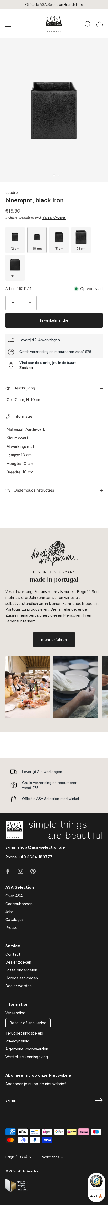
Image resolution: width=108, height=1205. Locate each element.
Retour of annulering (27, 1023)
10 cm (37, 248)
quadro (11, 192)
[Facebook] (7, 871)
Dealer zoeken (18, 962)
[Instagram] (20, 871)
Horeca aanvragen (21, 978)
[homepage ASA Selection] (54, 24)
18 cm (15, 276)
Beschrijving (24, 388)
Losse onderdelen (21, 970)
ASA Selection (29, 1171)
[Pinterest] (33, 871)
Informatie (22, 416)
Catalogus (14, 919)
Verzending (15, 1013)
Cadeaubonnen (19, 904)
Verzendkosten (54, 217)
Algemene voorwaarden (26, 1049)
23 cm (81, 248)
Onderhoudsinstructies (33, 490)
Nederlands (50, 1157)
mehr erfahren (54, 639)
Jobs (9, 911)
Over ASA (14, 896)
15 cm (59, 248)
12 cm (15, 248)
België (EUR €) (16, 1157)
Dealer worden (18, 986)
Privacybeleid (17, 1041)
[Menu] (8, 24)
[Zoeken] (88, 25)
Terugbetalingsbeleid (24, 1033)
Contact (12, 954)
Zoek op (26, 368)
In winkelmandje (54, 320)
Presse (11, 927)
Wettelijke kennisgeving (26, 1057)
